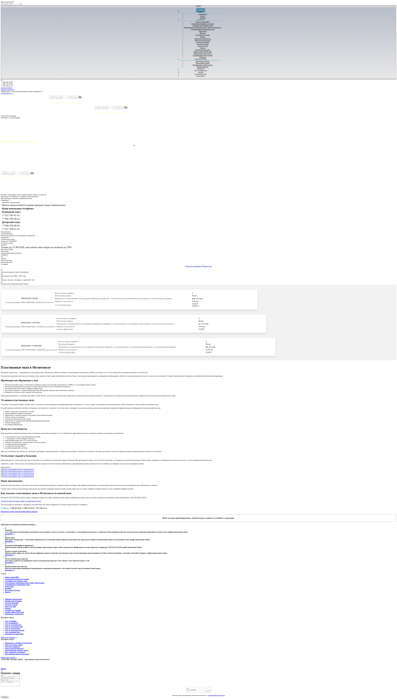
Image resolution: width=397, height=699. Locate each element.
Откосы (202, 48)
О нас (200, 12)
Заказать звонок (6, 88)
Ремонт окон (207, 266)
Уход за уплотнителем (13, 625)
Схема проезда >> (7, 93)
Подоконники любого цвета (203, 65)
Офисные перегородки (203, 39)
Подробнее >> (6, 200)
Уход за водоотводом (12, 628)
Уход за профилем (11, 623)
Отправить (5, 697)
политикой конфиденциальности (216, 695)
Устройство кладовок (202, 50)
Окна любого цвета (203, 63)
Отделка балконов (202, 42)
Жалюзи (203, 33)
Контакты (200, 76)
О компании (202, 14)
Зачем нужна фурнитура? (14, 648)
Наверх (3, 669)
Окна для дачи (203, 46)
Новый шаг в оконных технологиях (18, 643)
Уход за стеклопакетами (14, 627)
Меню (198, 6)
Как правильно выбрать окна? (16, 650)
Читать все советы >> (9, 637)
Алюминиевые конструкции (203, 55)
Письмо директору (7, 90)
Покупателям (201, 59)
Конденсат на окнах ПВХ (14, 634)
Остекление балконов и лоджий (202, 24)
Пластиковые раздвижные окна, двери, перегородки (202, 27)
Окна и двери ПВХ (202, 22)
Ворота (202, 37)
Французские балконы (203, 40)
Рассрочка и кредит (203, 61)
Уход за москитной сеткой (14, 630)
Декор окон (203, 31)
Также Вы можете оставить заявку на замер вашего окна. (21, 501)
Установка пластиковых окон (202, 26)
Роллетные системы (203, 35)
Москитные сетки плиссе (203, 53)
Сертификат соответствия (18, 141)
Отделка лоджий (203, 44)
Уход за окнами (10, 621)
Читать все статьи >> (9, 658)
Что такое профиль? (12, 647)
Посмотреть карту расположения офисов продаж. (19, 512)
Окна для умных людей (13, 645)
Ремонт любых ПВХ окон (203, 52)
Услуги (200, 20)
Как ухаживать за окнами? (15, 652)
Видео (202, 16)
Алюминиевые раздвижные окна (202, 29)
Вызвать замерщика (194, 266)
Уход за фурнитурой (12, 632)
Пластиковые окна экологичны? (17, 654)
